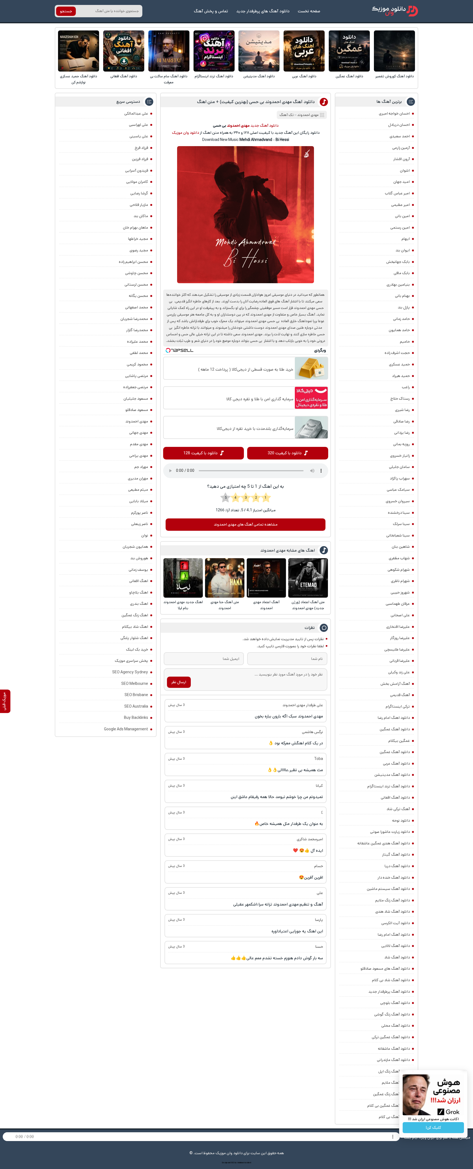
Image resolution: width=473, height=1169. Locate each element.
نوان (144, 535)
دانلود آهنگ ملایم (396, 1082)
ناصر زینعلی (139, 524)
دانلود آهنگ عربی (304, 76)
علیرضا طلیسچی (397, 649)
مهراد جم (141, 467)
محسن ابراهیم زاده (133, 262)
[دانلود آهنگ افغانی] (123, 51)
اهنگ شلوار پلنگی (134, 638)
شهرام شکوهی (399, 569)
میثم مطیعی (138, 489)
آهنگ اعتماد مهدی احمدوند (266, 605)
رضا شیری (402, 410)
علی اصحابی (400, 615)
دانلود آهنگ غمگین (349, 76)
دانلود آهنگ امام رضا (394, 934)
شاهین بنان (401, 546)
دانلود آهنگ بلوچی (395, 1003)
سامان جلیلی (399, 467)
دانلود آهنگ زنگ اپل (394, 1071)
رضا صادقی (401, 421)
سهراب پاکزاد (400, 478)
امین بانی (402, 216)
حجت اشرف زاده (397, 353)
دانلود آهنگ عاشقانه (394, 1048)
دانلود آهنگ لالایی (395, 946)
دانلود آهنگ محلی (395, 1025)
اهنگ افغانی (138, 581)
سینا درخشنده (399, 512)
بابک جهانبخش (398, 262)
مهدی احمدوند (308, 115)
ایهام (406, 239)
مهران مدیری (138, 478)
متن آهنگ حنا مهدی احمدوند (224, 605)
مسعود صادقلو (136, 410)
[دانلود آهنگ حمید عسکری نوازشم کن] (78, 51)
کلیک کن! (433, 1127)
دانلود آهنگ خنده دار (393, 877)
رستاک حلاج (400, 398)
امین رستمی (400, 227)
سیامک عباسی (398, 489)
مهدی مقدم (139, 444)
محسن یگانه (138, 296)
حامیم (405, 341)
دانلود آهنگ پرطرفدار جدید (389, 991)
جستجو (66, 11)
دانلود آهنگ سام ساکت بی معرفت (169, 79)
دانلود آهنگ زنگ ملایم (392, 900)
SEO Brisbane (136, 695)
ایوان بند (403, 250)
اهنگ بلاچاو (138, 592)
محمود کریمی (137, 364)
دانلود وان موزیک (185, 132)
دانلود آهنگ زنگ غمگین (391, 1094)
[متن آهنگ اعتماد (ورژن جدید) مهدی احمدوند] (308, 578)
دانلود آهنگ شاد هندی (392, 911)
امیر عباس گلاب (397, 193)
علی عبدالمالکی (136, 113)
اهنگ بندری (139, 603)
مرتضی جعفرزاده (135, 387)
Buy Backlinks (136, 717)
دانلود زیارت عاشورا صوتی (390, 832)
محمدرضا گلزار (137, 330)
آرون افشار (401, 159)
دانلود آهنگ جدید (264, 125)
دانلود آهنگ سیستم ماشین (388, 889)
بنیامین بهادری (398, 284)
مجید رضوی (138, 250)
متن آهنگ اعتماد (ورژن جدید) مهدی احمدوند (308, 605)
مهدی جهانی (138, 432)
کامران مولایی (137, 182)
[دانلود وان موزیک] (395, 11)
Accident (247, 1162)
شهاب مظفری (399, 558)
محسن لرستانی (136, 284)
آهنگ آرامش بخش (395, 683)
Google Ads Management (126, 729)
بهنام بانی (402, 296)
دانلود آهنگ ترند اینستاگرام (214, 76)
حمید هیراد (401, 376)
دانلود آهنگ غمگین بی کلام (388, 1105)
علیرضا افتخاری (398, 626)
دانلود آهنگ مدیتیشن (259, 76)
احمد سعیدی (400, 136)
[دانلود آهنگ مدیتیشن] (258, 51)
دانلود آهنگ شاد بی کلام (391, 980)
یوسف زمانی (138, 569)
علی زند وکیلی (399, 672)
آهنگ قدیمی (400, 695)
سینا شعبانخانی (398, 535)
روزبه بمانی (401, 444)
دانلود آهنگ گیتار (396, 854)
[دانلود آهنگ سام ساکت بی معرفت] (168, 51)
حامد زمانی (401, 319)
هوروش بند (139, 558)
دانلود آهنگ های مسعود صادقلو (385, 968)
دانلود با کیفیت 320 (285, 453)
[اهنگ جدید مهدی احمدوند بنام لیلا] (183, 578)
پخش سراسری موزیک (131, 660)
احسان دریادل (399, 124)
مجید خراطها (138, 239)
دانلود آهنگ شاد (397, 957)
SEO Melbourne (134, 683)
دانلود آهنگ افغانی (123, 76)
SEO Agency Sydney (130, 672)
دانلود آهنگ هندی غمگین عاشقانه (383, 843)
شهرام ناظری (400, 581)
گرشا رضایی (139, 193)
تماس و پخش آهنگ (211, 11)
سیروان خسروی (398, 501)
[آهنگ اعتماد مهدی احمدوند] (266, 578)
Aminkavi (240, 1162)
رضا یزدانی (402, 432)
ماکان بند (141, 216)
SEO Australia (136, 706)
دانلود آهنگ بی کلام (394, 1117)
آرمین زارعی (401, 148)
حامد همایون (399, 330)
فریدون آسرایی (136, 170)
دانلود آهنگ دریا (397, 866)
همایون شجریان (135, 546)
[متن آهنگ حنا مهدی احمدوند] (224, 578)
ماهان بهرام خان (135, 227)
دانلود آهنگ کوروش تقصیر (394, 76)
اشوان (405, 170)
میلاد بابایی (138, 501)
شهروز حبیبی (400, 592)
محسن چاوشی (136, 273)
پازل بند (404, 307)
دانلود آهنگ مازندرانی (393, 1060)
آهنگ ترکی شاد (398, 809)
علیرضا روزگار (400, 638)
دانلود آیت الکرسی (395, 923)
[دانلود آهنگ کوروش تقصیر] (394, 51)
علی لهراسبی (138, 124)
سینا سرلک (401, 524)
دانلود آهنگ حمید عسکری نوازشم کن (78, 79)
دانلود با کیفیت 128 (200, 453)
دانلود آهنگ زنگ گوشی (392, 1014)
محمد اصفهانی (136, 307)
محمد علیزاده (137, 341)
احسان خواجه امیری (394, 113)
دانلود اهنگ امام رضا (394, 717)
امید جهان (401, 182)
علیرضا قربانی (400, 660)
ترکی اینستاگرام (398, 706)
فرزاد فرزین (140, 159)
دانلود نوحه (401, 820)
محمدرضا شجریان (134, 319)
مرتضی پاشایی (136, 376)
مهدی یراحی (138, 455)
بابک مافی (402, 273)
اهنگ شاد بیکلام (135, 626)
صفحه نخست (309, 11)
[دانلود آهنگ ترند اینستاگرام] (214, 51)
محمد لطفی (139, 353)
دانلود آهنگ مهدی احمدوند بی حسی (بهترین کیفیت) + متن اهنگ (256, 102)
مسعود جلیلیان (135, 398)
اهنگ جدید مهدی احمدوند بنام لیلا (183, 605)
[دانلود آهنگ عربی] (304, 51)
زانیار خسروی (400, 455)
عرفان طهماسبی (398, 603)
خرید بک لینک (137, 649)
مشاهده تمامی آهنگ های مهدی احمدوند (246, 524)
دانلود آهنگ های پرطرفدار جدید (263, 11)
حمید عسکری (399, 364)
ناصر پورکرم (139, 512)
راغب (406, 387)
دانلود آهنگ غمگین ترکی (391, 1037)
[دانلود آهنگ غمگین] (349, 51)
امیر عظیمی (400, 205)
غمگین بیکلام (399, 741)
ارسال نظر (178, 682)
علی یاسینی (138, 136)
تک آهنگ (286, 115)
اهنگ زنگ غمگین (135, 615)
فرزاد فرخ (141, 148)
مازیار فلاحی (139, 205)
